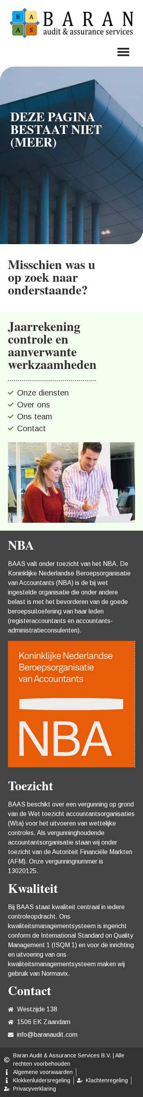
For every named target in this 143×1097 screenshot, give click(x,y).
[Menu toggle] (123, 51)
